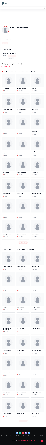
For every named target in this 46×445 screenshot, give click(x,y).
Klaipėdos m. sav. (12, 55)
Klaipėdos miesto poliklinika (9, 53)
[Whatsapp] (20, 433)
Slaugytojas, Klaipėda (5, 66)
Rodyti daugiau (23, 242)
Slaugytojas (5, 43)
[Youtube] (23, 433)
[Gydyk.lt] (5, 3)
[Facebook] (17, 433)
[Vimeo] (29, 433)
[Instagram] (26, 433)
